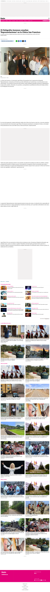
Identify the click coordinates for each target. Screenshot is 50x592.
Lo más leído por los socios (6, 323)
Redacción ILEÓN (3, 342)
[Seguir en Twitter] (36, 580)
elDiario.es (2, 477)
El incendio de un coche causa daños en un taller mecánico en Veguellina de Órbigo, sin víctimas (11, 398)
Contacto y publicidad (25, 589)
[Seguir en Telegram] (38, 580)
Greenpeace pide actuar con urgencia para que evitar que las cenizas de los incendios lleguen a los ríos (12, 533)
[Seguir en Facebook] (37, 580)
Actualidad (3, 20)
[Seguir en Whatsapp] (44, 580)
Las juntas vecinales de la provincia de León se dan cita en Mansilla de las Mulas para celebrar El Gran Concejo (37, 340)
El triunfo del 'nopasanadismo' (31, 515)
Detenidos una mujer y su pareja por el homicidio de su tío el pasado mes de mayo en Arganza (12, 359)
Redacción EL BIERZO (28, 457)
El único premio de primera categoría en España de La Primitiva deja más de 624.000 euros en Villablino (12, 418)
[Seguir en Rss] (45, 580)
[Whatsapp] (16, 41)
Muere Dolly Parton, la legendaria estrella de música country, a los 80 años (11, 475)
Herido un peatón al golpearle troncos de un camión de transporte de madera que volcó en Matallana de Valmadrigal (36, 399)
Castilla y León (30, 20)
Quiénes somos (25, 583)
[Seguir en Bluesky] (34, 580)
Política (7, 20)
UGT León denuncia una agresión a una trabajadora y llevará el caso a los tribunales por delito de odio (36, 418)
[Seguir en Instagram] (39, 580)
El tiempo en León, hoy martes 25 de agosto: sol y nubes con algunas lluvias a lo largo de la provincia (36, 359)
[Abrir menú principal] (49, 18)
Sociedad (13, 20)
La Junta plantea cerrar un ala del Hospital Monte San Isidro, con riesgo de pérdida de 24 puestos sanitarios (36, 475)
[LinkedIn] (25, 41)
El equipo (25, 585)
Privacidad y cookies (25, 586)
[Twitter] (23, 41)
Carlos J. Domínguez (4, 439)
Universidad (21, 20)
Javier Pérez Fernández (28, 516)
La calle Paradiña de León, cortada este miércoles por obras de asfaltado (11, 516)
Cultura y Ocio (2, 281)
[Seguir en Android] (34, 573)
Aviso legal (25, 588)
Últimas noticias (4, 479)
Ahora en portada (4, 363)
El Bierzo (25, 20)
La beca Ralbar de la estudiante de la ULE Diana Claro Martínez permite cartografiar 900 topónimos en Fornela (37, 456)
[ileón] (6, 572)
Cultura (10, 20)
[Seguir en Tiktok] (42, 580)
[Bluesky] (21, 41)
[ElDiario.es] (46, 20)
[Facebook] (19, 41)
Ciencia (17, 20)
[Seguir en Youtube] (41, 580)
